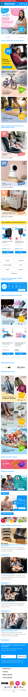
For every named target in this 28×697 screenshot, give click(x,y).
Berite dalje (5, 555)
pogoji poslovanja (5, 664)
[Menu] (2, 4)
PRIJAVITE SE (22, 656)
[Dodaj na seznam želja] (10, 227)
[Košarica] (26, 4)
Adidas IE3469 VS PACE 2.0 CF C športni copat (7, 343)
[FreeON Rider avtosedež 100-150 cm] (6, 233)
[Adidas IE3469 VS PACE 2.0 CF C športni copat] (8, 335)
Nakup (6, 252)
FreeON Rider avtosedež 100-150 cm (6, 242)
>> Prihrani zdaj (20, 1)
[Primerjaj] (11, 230)
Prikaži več (14, 273)
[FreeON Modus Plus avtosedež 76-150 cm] (19, 233)
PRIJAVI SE (5, 493)
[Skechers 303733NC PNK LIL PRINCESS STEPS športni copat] (20, 335)
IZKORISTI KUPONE (7, 513)
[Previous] (3, 21)
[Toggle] (1, 668)
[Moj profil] (24, 4)
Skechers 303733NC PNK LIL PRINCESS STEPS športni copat (20, 344)
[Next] (24, 21)
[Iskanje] (26, 7)
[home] (11, 4)
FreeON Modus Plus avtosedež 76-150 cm (17, 242)
